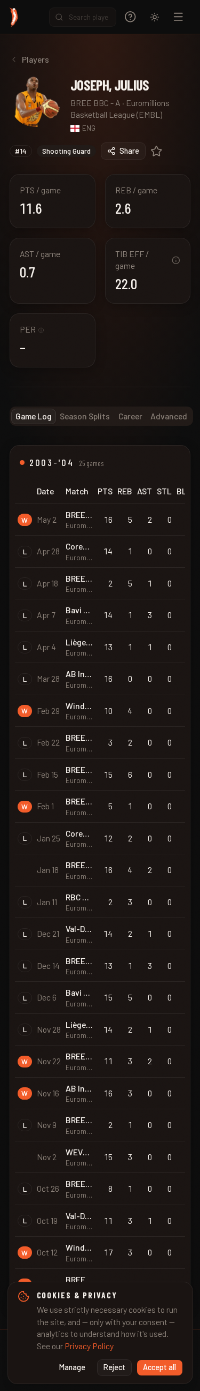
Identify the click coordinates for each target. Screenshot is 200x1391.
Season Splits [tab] (85, 416)
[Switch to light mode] (154, 17)
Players (35, 59)
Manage (72, 1367)
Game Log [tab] (33, 416)
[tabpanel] (100, 877)
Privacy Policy (89, 1346)
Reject (114, 1367)
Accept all (159, 1367)
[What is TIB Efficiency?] (176, 260)
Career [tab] (130, 416)
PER (32, 329)
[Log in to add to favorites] (156, 151)
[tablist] (101, 416)
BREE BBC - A (95, 102)
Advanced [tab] (168, 416)
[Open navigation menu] (178, 17)
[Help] (130, 17)
